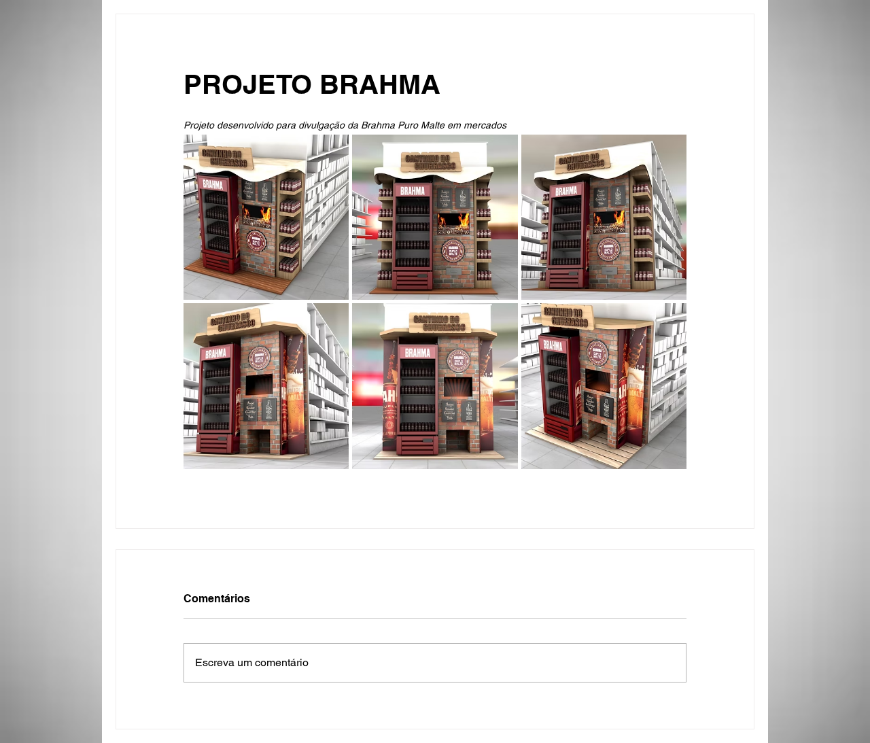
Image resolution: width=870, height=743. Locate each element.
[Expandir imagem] (266, 217)
